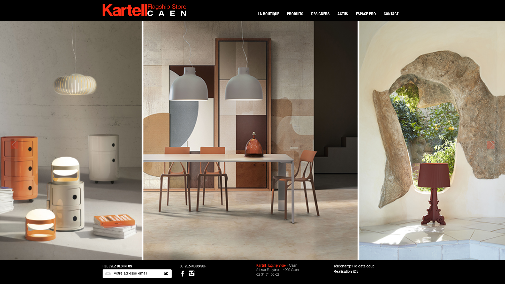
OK (166, 274)
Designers (320, 14)
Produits (295, 14)
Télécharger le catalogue (354, 266)
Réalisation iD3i (346, 272)
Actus (342, 14)
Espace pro (366, 14)
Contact (391, 14)
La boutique (268, 14)
